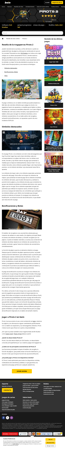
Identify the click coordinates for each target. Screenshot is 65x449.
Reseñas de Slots (18, 6)
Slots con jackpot (36, 383)
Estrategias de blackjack (7, 404)
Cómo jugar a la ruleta (49, 386)
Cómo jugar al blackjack (7, 402)
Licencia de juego (27, 407)
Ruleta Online (55, 6)
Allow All (50, 439)
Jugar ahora (22, 371)
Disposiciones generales (28, 406)
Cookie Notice (15, 444)
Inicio (3, 6)
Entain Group (26, 404)
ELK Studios (7, 26)
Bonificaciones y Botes (11, 72)
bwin (34, 321)
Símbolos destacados (10, 68)
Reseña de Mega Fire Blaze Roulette (52, 390)
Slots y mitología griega (28, 391)
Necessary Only (50, 442)
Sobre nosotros (26, 400)
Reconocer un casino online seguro (31, 402)
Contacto (7, 390)
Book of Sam (18, 334)
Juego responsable (34, 404)
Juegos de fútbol (27, 385)
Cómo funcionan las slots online (30, 387)
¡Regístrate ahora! (57, 2)
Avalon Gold (9, 334)
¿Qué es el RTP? (35, 385)
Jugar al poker (13, 406)
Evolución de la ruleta (49, 394)
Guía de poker (5, 407)
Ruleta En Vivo (58, 386)
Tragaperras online (27, 383)
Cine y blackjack (6, 406)
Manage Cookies (50, 445)
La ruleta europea (48, 388)
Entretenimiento (30, 6)
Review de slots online (13, 38)
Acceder (47, 2)
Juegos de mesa (5, 400)
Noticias (9, 6)
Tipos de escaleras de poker (8, 409)
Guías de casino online (43, 6)
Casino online (33, 400)
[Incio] (2, 38)
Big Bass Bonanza (27, 389)
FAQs (6, 76)
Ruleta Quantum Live (49, 392)
